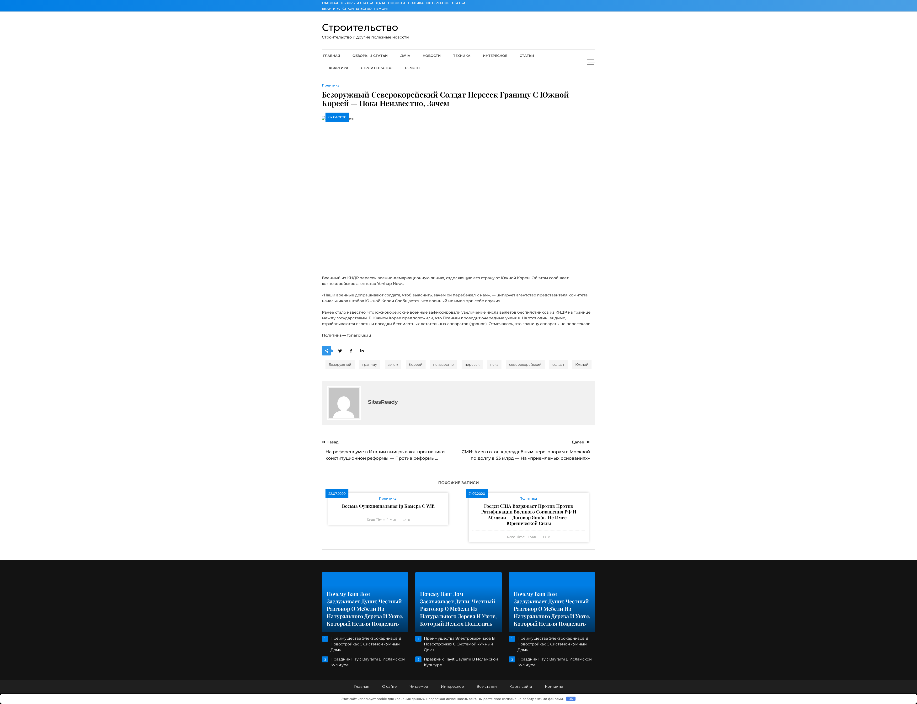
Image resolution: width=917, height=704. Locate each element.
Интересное (437, 3)
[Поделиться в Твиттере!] (340, 351)
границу (369, 364)
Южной (581, 364)
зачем (393, 364)
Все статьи (487, 686)
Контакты (554, 686)
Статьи (458, 3)
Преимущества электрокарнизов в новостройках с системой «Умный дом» (366, 644)
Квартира (331, 9)
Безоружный (340, 364)
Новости (396, 3)
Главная (330, 3)
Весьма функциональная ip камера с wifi (388, 506)
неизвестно (443, 364)
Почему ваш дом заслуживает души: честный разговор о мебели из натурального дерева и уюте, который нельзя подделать (365, 608)
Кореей (415, 364)
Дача (380, 3)
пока (494, 364)
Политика (330, 85)
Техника (416, 3)
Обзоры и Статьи (357, 3)
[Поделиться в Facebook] (351, 351)
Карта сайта (521, 686)
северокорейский (525, 364)
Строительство (357, 9)
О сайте (389, 686)
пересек (472, 364)
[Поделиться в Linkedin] (362, 351)
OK (571, 699)
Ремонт (381, 9)
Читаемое (419, 686)
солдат (558, 364)
